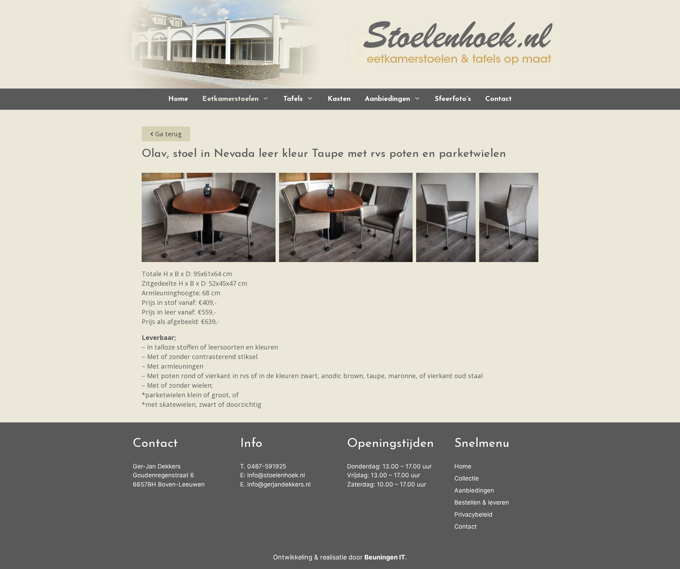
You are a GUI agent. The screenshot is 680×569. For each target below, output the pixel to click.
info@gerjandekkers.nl (279, 484)
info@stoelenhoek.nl (276, 475)
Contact (498, 99)
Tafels (293, 99)
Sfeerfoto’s (453, 99)
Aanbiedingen (387, 99)
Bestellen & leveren (481, 502)
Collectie (466, 478)
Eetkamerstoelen (230, 99)
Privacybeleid (473, 514)
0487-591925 (266, 466)
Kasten (339, 99)
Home (178, 99)
